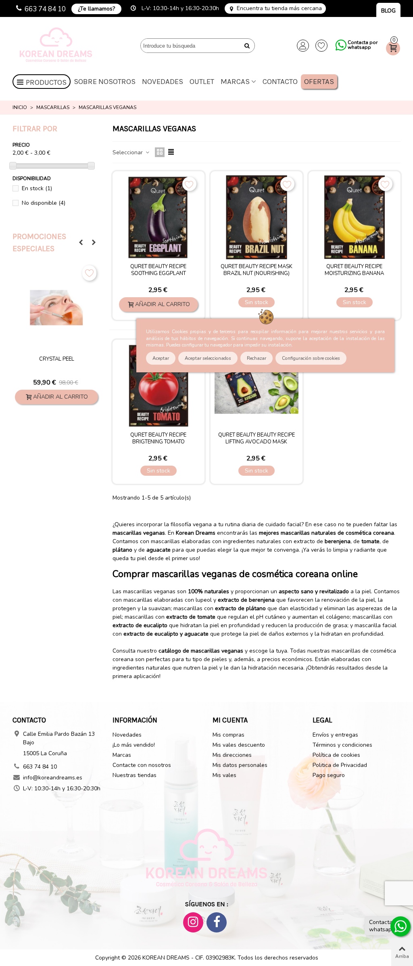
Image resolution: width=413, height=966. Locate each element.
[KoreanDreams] (57, 46)
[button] (81, 243)
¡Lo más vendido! (134, 745)
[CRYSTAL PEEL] (56, 308)
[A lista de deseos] (89, 273)
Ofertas (319, 81)
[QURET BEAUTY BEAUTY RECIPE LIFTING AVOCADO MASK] (256, 386)
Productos (46, 82)
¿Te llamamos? (96, 9)
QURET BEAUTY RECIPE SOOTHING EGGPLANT (158, 270)
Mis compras (228, 735)
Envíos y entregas (335, 735)
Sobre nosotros (105, 81)
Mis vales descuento (239, 745)
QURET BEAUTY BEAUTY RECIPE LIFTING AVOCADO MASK (256, 438)
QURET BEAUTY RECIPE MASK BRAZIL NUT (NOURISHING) (256, 270)
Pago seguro (329, 775)
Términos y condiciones (342, 745)
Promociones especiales (39, 242)
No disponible (43, 203)
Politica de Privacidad (340, 765)
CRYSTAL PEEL (56, 359)
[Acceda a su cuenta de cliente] (303, 46)
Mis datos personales (240, 765)
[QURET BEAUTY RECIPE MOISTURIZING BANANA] (354, 217)
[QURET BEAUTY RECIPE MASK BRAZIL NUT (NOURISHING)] (256, 217)
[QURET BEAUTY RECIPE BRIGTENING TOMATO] (158, 386)
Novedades (162, 81)
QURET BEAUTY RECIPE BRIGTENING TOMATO (158, 438)
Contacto (280, 81)
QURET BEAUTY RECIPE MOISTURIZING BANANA (354, 270)
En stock (37, 188)
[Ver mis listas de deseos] (321, 46)
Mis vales (224, 775)
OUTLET (202, 81)
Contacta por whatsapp (363, 45)
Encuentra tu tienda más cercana (279, 8)
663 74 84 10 (45, 9)
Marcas (235, 81)
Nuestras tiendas (134, 775)
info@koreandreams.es (52, 777)
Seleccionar (128, 152)
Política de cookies (336, 755)
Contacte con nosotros (142, 765)
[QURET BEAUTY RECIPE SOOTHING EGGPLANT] (158, 217)
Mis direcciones (232, 755)
